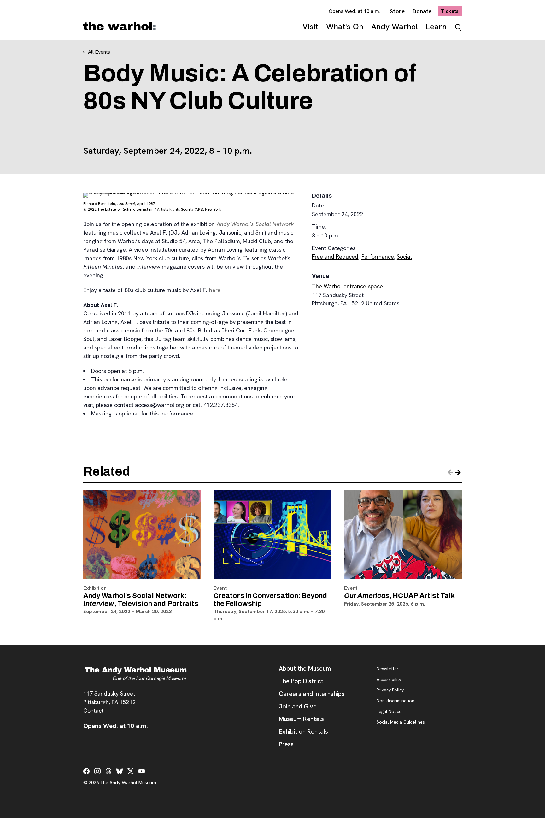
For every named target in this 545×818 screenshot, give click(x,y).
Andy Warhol (394, 26)
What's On (344, 26)
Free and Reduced (335, 256)
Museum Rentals (301, 719)
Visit (310, 26)
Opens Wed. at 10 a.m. (355, 11)
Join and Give (298, 706)
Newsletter (388, 669)
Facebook (86, 771)
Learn (436, 26)
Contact (93, 710)
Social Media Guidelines (401, 722)
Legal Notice (389, 711)
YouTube (141, 771)
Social (404, 256)
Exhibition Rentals (303, 731)
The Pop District (301, 681)
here (214, 290)
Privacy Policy (390, 690)
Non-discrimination (395, 700)
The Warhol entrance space (347, 286)
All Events (99, 52)
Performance (377, 256)
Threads (108, 771)
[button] (458, 472)
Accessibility (389, 679)
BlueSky (119, 771)
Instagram (97, 771)
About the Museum (305, 668)
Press (286, 744)
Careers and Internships (311, 693)
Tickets (451, 11)
